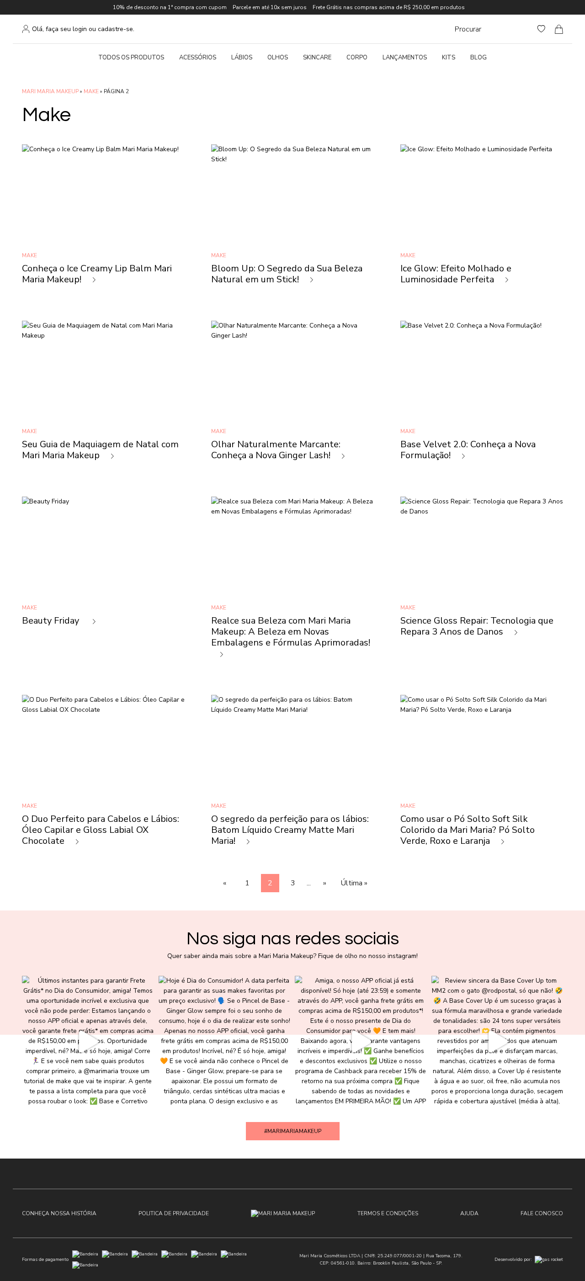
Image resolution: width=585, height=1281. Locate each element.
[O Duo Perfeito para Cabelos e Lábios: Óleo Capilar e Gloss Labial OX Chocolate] (103, 775)
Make (91, 91)
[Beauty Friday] (103, 582)
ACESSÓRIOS (197, 57)
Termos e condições (387, 1213)
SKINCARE (317, 57)
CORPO (356, 57)
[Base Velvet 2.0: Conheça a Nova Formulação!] (481, 396)
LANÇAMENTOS (405, 57)
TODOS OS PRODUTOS (131, 57)
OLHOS (277, 57)
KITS (448, 57)
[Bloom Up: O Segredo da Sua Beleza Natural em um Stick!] (292, 219)
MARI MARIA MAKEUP (50, 91)
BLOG (478, 57)
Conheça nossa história (59, 1213)
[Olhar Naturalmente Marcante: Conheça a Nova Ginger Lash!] (292, 396)
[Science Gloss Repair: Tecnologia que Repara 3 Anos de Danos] (481, 582)
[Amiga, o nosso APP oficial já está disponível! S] (361, 1042)
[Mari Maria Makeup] (283, 1213)
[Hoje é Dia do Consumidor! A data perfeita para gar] (225, 1042)
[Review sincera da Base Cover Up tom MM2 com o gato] (497, 1042)
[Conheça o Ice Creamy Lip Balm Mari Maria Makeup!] (103, 219)
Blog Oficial (294, 29)
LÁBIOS (241, 57)
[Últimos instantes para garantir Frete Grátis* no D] (88, 1042)
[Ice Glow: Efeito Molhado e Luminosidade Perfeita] (481, 219)
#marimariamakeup (292, 1131)
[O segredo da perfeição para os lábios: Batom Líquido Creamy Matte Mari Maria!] (292, 775)
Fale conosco (542, 1213)
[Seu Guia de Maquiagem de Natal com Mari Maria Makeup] (103, 396)
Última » (353, 883)
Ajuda (469, 1213)
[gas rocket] (549, 1259)
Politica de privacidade (173, 1213)
